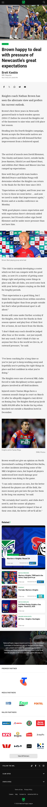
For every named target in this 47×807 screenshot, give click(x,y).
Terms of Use (19, 789)
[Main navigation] (3, 2)
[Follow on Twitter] (39, 766)
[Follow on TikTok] (32, 766)
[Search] (44, 2)
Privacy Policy (28, 789)
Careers (11, 794)
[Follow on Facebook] (36, 766)
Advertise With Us (33, 794)
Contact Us (22, 794)
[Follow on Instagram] (43, 766)
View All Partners (23, 756)
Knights (5, 44)
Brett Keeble (10, 73)
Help (16, 794)
